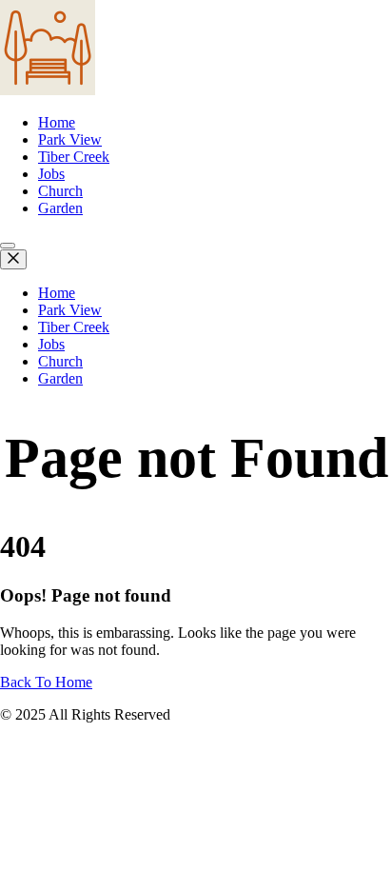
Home (56, 122)
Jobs (51, 174)
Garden (60, 208)
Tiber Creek (73, 156)
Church (60, 191)
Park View (70, 139)
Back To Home (46, 682)
